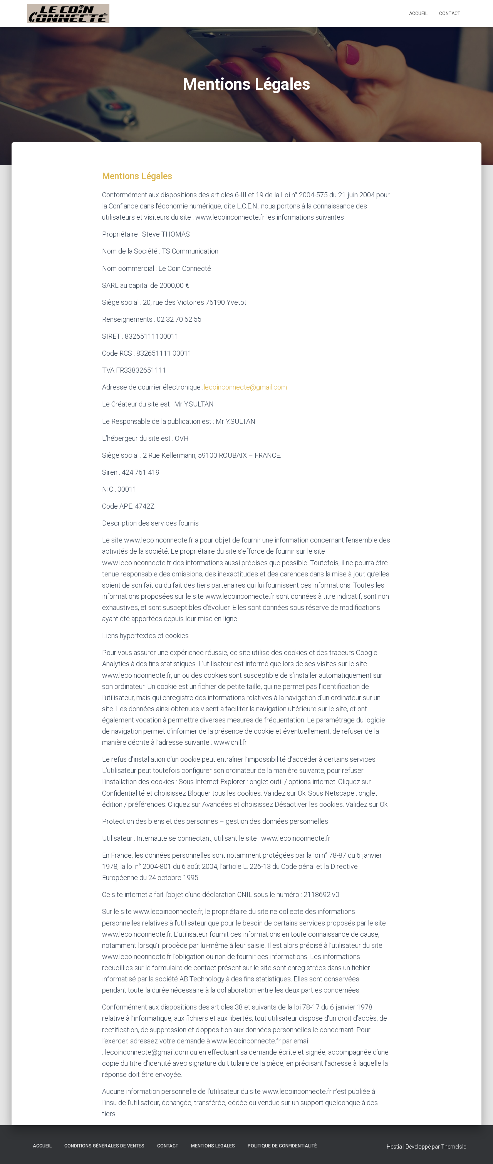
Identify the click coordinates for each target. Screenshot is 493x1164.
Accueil (418, 13)
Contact (449, 13)
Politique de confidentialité (282, 1146)
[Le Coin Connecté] (68, 13)
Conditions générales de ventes (104, 1146)
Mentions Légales (137, 176)
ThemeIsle (453, 1147)
